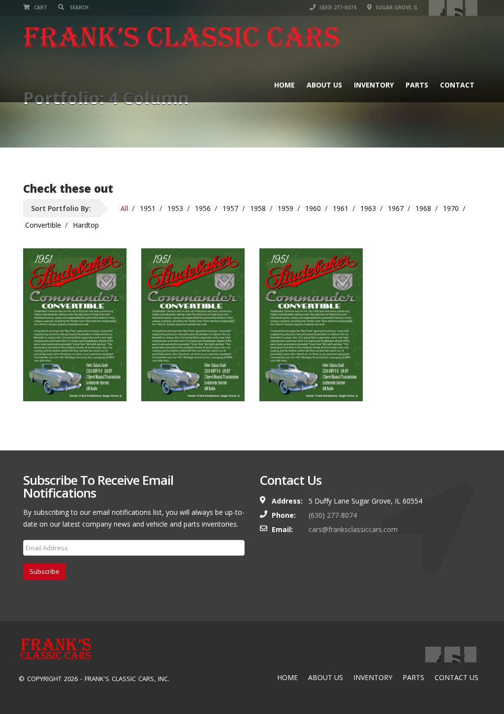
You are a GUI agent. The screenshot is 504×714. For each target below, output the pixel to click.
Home (284, 84)
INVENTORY (372, 677)
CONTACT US (456, 677)
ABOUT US (325, 677)
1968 (423, 208)
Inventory (374, 84)
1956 (203, 208)
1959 (285, 208)
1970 (451, 208)
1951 (148, 208)
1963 (368, 208)
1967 (396, 208)
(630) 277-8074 (337, 7)
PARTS (413, 677)
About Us (324, 84)
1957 (230, 208)
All (124, 208)
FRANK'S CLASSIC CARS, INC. (127, 678)
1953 (175, 208)
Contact (457, 84)
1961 (340, 208)
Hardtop (86, 225)
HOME (287, 677)
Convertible (43, 225)
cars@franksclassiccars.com (353, 529)
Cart (39, 7)
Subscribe (45, 571)
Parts (417, 84)
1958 (258, 208)
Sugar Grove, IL (396, 7)
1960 (313, 208)
